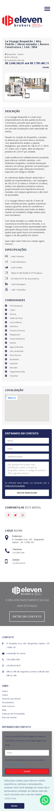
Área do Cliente (9, 717)
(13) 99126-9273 (13, 665)
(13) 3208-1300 (13, 659)
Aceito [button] (14, 806)
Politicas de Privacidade (13, 713)
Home (5, 691)
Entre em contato (27, 616)
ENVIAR (27, 771)
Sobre (5, 695)
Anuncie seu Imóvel (11, 698)
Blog (4, 710)
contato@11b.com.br (16, 653)
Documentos (8, 702)
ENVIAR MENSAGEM (27, 492)
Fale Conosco (8, 706)
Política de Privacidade (15, 486)
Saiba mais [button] (10, 798)
